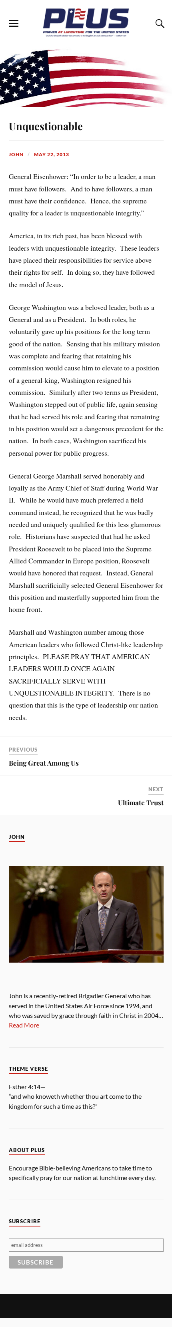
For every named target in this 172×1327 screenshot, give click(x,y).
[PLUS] (86, 35)
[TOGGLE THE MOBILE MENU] (13, 23)
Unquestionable (46, 126)
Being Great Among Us (44, 762)
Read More (24, 1025)
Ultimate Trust (141, 802)
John (16, 154)
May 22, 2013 (51, 154)
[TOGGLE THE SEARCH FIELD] (159, 23)
